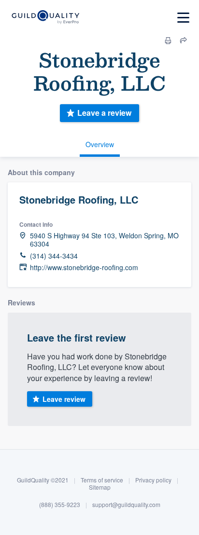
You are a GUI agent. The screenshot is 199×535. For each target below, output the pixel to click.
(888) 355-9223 (59, 504)
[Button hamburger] (183, 18)
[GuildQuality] (45, 17)
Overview (99, 144)
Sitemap (100, 487)
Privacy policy (153, 480)
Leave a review (104, 112)
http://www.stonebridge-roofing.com (84, 267)
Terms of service (102, 480)
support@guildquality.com (126, 504)
